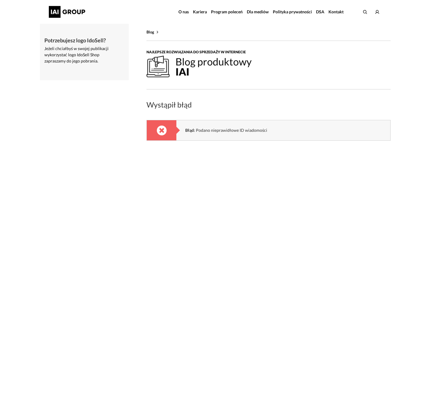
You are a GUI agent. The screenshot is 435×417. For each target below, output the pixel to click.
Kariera (200, 11)
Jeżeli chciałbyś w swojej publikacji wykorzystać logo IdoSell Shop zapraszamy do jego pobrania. (76, 54)
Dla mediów (258, 11)
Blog (150, 32)
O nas (183, 11)
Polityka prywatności (292, 11)
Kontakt (336, 11)
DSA (320, 11)
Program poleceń (227, 11)
